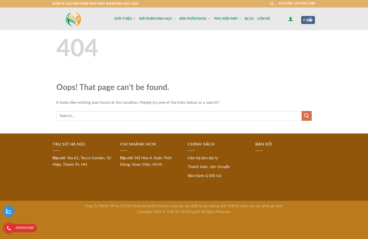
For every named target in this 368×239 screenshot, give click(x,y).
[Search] (272, 3)
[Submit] (307, 116)
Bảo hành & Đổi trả (204, 176)
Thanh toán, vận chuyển (209, 167)
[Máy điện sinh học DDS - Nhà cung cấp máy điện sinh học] (80, 19)
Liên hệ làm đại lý (203, 158)
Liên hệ (263, 18)
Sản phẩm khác (193, 18)
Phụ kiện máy (226, 18)
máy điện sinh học (155, 18)
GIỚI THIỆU (123, 18)
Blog (249, 18)
